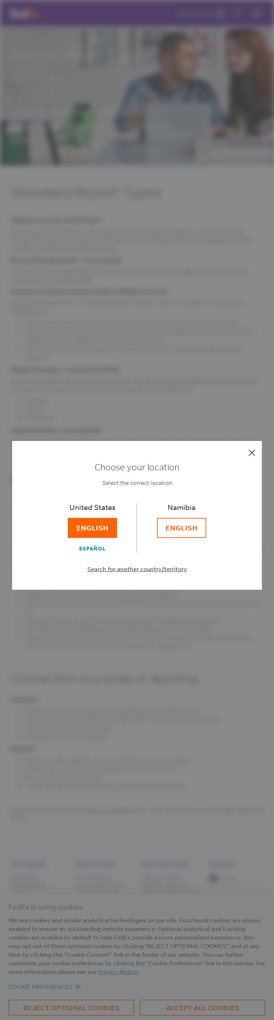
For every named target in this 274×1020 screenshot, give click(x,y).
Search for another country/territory (137, 569)
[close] (252, 452)
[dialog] (137, 510)
